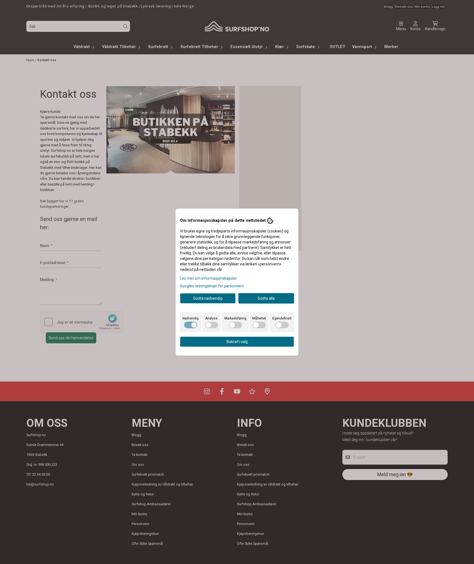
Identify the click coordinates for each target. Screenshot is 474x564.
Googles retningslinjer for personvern (212, 286)
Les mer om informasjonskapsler (208, 278)
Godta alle (266, 298)
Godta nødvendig (207, 298)
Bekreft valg (237, 341)
